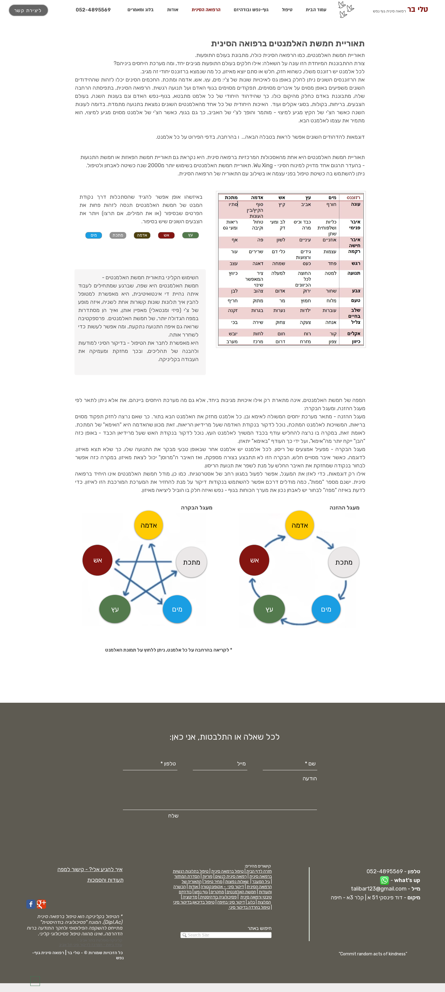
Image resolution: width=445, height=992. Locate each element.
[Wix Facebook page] (30, 904)
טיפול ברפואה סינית (227, 871)
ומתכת (169, 79)
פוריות (208, 876)
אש (198, 79)
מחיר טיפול (212, 881)
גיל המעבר (261, 881)
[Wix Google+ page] (41, 904)
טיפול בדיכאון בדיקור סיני (194, 902)
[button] (90, 869)
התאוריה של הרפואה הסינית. (209, 173)
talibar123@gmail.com (379, 888)
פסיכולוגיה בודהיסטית (218, 897)
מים (217, 79)
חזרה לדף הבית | (258, 871)
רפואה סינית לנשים (230, 876)
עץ (207, 79)
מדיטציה (189, 897)
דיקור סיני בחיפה (231, 902)
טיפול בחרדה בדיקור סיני (249, 907)
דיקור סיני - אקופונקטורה (222, 886)
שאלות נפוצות (237, 881)
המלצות (264, 902)
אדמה (185, 79)
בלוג (251, 902)
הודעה (310, 778)
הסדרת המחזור (187, 876)
